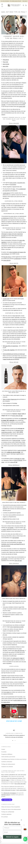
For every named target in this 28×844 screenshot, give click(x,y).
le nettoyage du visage (19, 458)
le (10, 627)
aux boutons (13, 184)
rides (14, 189)
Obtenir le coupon (12, 837)
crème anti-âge (13, 462)
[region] (14, 734)
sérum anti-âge (16, 440)
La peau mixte (6, 298)
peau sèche (5, 66)
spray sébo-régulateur (9, 350)
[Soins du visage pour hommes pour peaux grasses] (14, 144)
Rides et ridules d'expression (10, 399)
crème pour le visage (18, 658)
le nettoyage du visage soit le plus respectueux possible (13, 233)
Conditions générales (6, 814)
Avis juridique (4, 816)
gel (24, 527)
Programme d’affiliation (6, 754)
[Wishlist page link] (2, 6)
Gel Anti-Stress (7, 256)
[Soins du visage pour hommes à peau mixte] (14, 281)
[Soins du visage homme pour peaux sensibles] (14, 581)
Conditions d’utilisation (6, 761)
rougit (2, 92)
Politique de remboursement (8, 764)
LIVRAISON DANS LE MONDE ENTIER (14, 733)
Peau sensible (14, 563)
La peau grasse (6, 193)
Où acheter (3, 751)
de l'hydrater (11, 527)
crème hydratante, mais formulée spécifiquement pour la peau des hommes (13, 544)
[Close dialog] (21, 820)
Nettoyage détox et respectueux (10, 346)
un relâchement (22, 189)
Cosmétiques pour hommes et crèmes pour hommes (13, 759)
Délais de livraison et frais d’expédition (10, 807)
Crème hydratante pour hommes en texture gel (14, 354)
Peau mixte (5, 62)
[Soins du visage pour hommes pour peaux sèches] (14, 376)
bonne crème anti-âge (17, 415)
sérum (2, 462)
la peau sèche (22, 106)
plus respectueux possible (17, 627)
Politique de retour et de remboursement (11, 809)
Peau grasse (6, 59)
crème (4, 529)
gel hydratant (16, 537)
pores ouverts (13, 182)
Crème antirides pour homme (8, 756)
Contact (3, 749)
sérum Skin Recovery (19, 650)
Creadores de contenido (7, 766)
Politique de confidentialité (7, 811)
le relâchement (17, 258)
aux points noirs (21, 182)
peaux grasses (7, 260)
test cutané (6, 692)
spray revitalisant (22, 450)
